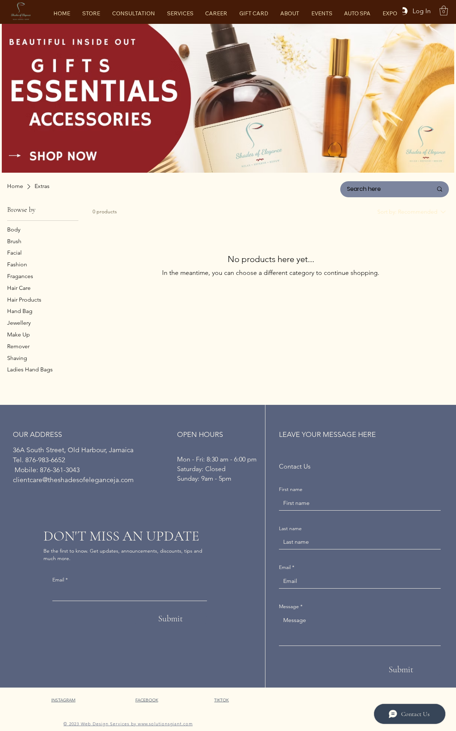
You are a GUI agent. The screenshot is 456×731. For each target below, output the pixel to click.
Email (60, 579)
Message (290, 606)
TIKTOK (221, 700)
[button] (444, 10)
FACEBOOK (146, 700)
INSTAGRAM (63, 700)
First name (290, 489)
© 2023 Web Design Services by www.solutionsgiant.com (127, 723)
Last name (290, 528)
